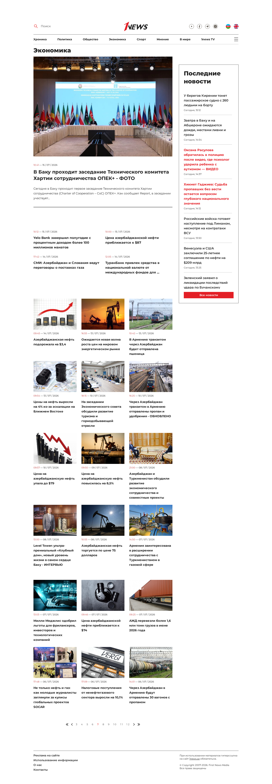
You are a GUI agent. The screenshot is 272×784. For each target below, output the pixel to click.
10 (115, 724)
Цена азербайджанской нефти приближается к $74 (101, 625)
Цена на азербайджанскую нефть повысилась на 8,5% (102, 478)
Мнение (163, 39)
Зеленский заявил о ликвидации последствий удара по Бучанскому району (206, 285)
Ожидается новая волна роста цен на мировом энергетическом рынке (101, 344)
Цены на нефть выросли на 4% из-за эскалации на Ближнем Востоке (54, 406)
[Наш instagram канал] (215, 26)
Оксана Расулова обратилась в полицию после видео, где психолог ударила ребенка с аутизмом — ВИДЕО (206, 159)
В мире (185, 39)
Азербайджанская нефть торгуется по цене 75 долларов (101, 550)
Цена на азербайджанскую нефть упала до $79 (54, 478)
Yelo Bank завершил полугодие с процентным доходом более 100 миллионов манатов (62, 242)
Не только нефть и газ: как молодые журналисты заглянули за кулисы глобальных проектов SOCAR (54, 697)
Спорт (141, 39)
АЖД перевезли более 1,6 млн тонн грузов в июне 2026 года (150, 625)
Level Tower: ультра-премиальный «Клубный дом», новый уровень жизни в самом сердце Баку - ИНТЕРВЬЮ (53, 555)
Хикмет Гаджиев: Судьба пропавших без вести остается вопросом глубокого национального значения (206, 193)
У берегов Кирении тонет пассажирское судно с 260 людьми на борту (206, 100)
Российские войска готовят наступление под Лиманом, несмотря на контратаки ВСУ (207, 226)
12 (128, 724)
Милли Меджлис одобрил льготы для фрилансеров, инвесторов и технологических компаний (54, 630)
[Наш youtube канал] (191, 26)
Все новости (209, 295)
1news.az (194, 758)
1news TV (208, 39)
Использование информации (55, 760)
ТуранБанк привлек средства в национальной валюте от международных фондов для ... (132, 267)
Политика (64, 39)
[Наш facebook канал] (199, 26)
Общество (90, 39)
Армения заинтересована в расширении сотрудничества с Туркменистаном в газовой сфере (150, 555)
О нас (37, 765)
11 (121, 724)
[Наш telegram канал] (207, 26)
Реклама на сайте (46, 755)
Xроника (40, 39)
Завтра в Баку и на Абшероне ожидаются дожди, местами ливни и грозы (205, 128)
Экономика (117, 39)
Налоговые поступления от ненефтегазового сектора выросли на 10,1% (102, 692)
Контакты (40, 769)
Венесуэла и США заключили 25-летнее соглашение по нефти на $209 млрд (205, 255)
